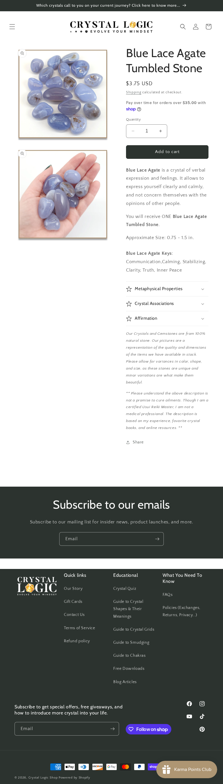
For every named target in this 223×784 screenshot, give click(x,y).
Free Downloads (128, 668)
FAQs (167, 594)
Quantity (133, 119)
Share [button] (138, 442)
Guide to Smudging (131, 642)
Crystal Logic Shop (43, 777)
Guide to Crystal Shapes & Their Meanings (128, 609)
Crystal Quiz (124, 588)
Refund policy (77, 641)
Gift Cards (73, 601)
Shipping (133, 92)
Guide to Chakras (129, 655)
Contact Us (74, 614)
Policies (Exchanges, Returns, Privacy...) (181, 611)
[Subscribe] (157, 539)
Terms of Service (79, 628)
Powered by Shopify (74, 777)
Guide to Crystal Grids (133, 629)
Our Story (73, 588)
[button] (12, 26)
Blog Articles (125, 682)
